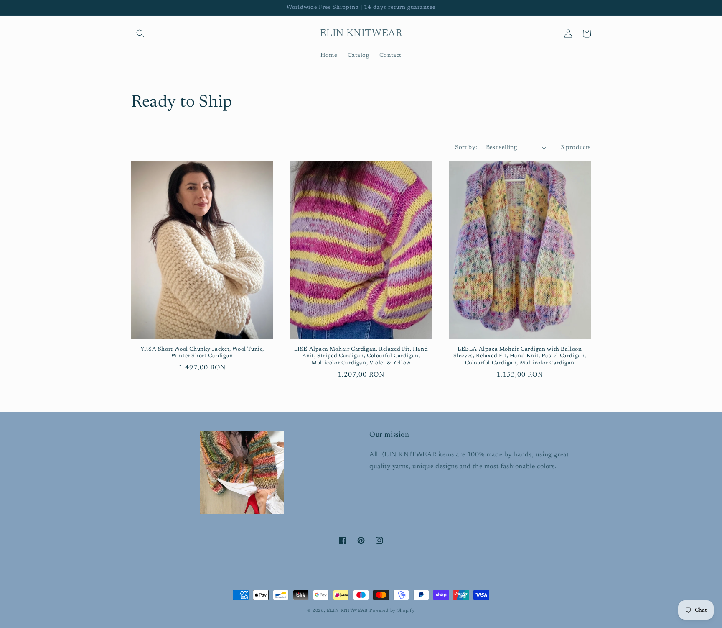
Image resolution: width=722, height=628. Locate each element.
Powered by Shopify (392, 611)
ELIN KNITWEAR (347, 611)
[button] (140, 33)
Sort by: (466, 148)
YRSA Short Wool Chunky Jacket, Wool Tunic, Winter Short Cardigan (202, 352)
